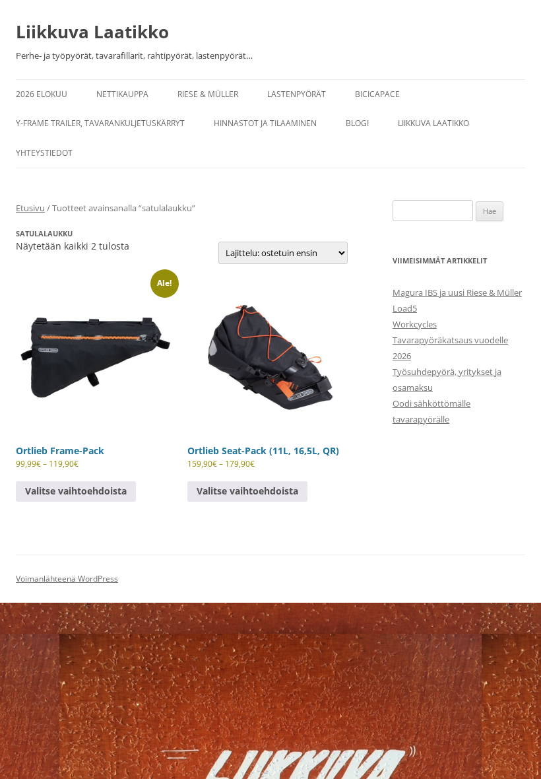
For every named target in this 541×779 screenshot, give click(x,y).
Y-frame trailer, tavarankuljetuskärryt (100, 123)
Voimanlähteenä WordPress (67, 578)
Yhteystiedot (44, 152)
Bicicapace (377, 94)
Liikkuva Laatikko (92, 32)
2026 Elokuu (41, 94)
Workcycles (415, 324)
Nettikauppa (122, 94)
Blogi (357, 123)
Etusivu (30, 208)
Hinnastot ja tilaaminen (265, 123)
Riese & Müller (207, 94)
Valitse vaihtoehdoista (76, 491)
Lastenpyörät (296, 94)
